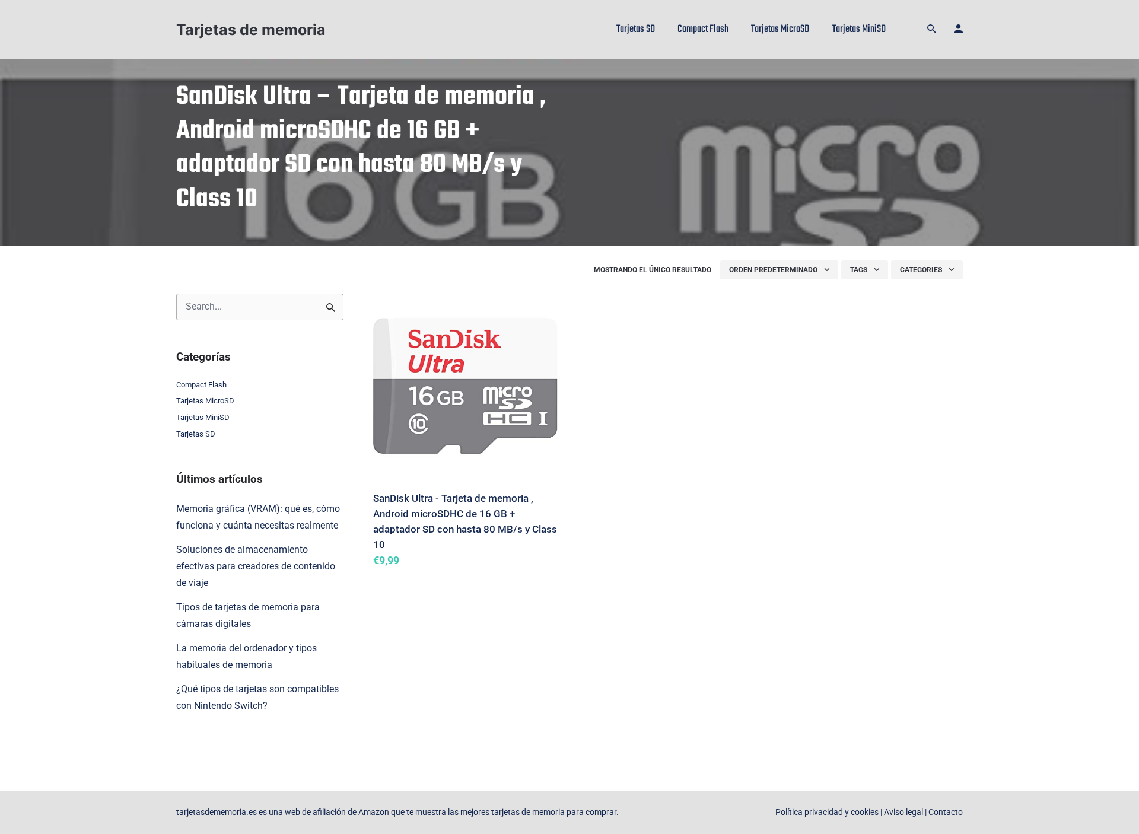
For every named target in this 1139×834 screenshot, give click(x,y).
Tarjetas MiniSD (203, 417)
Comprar (403, 578)
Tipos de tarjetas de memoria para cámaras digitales (248, 615)
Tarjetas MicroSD (205, 400)
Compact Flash (201, 384)
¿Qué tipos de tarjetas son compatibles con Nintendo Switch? (257, 697)
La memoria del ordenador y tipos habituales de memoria (246, 656)
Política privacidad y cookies (827, 812)
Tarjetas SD (195, 433)
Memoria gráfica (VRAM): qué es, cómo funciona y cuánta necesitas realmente (258, 517)
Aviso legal (903, 812)
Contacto (945, 812)
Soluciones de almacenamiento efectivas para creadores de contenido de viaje (255, 566)
